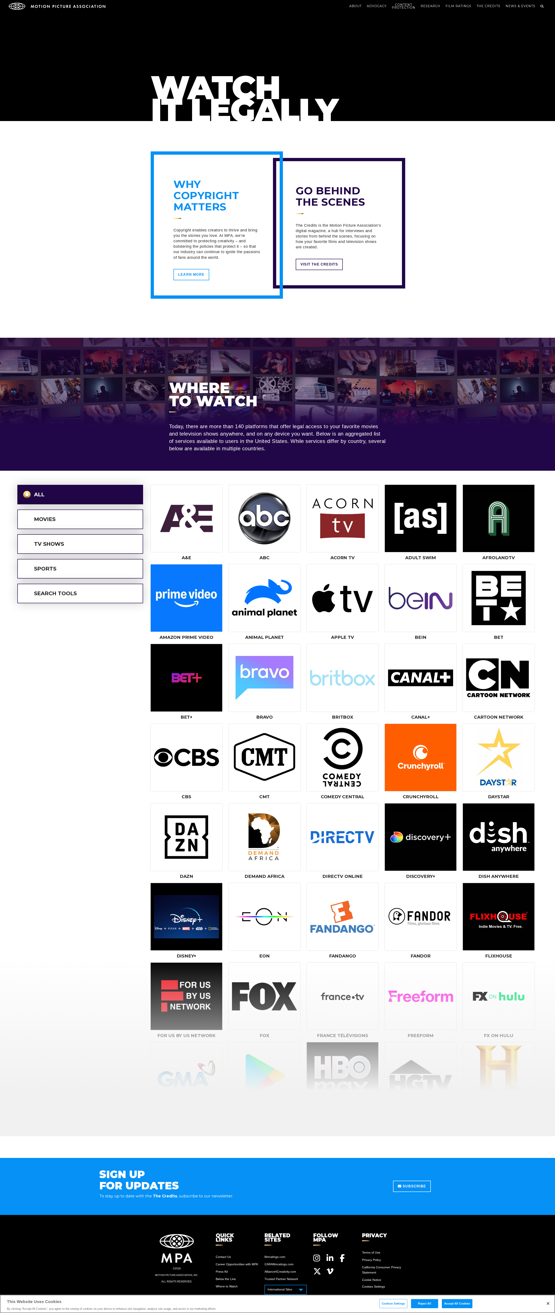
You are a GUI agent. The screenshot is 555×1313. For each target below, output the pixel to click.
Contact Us (223, 1257)
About (355, 6)
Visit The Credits (319, 264)
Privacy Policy (371, 1260)
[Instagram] (317, 1258)
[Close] (548, 1303)
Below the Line (226, 1279)
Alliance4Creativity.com (280, 1271)
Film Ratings (458, 6)
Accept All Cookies (457, 1303)
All (39, 494)
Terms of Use (371, 1252)
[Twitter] (317, 1271)
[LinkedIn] (330, 1258)
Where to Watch (227, 1286)
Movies (45, 519)
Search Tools (55, 593)
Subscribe (414, 1186)
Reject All (424, 1303)
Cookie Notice (371, 1280)
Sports (45, 569)
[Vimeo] (330, 1271)
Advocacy (377, 6)
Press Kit (222, 1271)
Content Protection (403, 6)
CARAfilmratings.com (279, 1264)
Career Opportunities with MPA (237, 1264)
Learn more (191, 274)
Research (430, 6)
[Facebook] (344, 1258)
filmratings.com (274, 1257)
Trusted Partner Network (281, 1279)
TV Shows (49, 544)
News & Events (520, 6)
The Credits (488, 6)
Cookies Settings (393, 1303)
